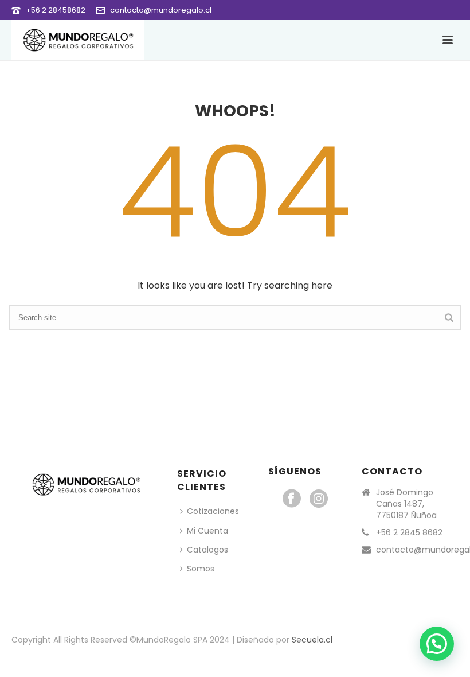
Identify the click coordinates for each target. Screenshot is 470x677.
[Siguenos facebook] (292, 499)
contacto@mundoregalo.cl (160, 10)
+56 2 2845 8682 (409, 532)
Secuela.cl (312, 639)
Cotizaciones (213, 511)
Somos (200, 568)
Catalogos (207, 549)
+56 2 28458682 (55, 10)
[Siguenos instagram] (319, 499)
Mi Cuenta (207, 530)
